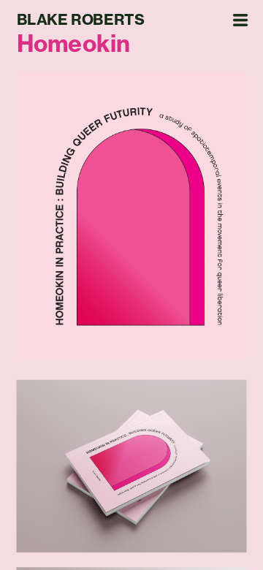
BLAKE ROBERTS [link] (80, 19)
